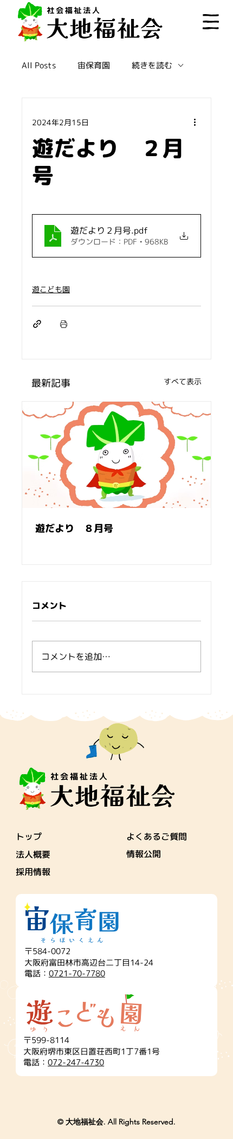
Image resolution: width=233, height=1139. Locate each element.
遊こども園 (51, 289)
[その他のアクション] (194, 121)
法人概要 (33, 854)
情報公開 (143, 854)
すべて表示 (183, 381)
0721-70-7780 (77, 973)
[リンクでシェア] (37, 324)
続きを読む (152, 65)
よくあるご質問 (156, 836)
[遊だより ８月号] (116, 455)
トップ (29, 836)
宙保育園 (93, 65)
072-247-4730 (76, 1062)
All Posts (39, 65)
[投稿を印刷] (64, 324)
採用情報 (33, 872)
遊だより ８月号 (74, 528)
